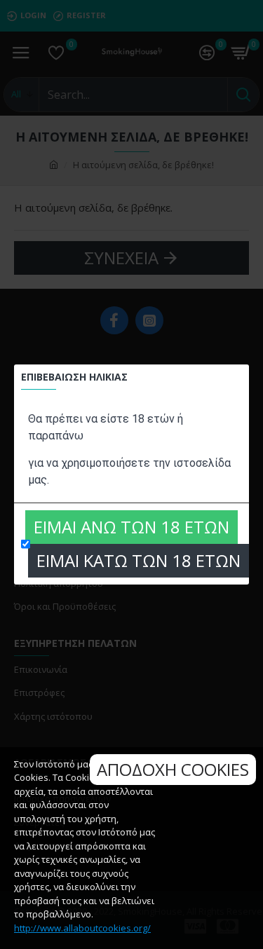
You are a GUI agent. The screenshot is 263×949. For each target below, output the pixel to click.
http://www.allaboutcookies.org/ (82, 928)
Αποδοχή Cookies (173, 769)
